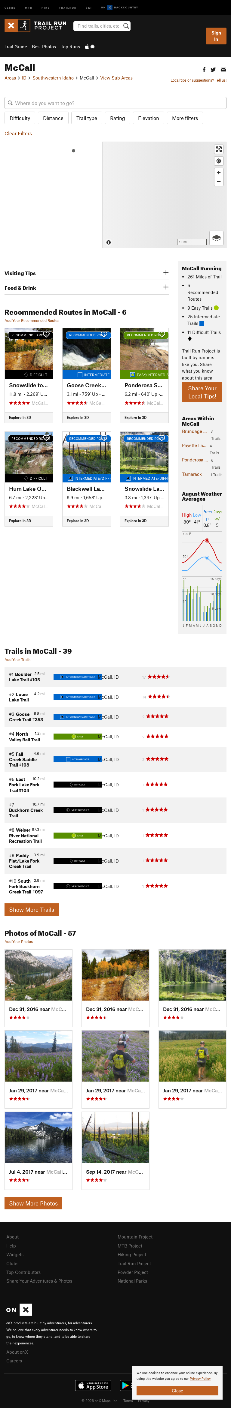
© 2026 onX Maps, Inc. (100, 1400)
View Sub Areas (116, 77)
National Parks (132, 1280)
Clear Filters (18, 133)
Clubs (12, 1263)
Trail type (86, 118)
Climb (10, 7)
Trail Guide (16, 46)
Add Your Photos (19, 941)
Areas (10, 77)
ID (24, 77)
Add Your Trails (17, 659)
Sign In (216, 36)
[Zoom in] (218, 172)
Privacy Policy (200, 1379)
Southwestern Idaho (53, 77)
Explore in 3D (20, 417)
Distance (53, 118)
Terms (128, 1400)
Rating (117, 118)
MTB (28, 7)
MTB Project (130, 1245)
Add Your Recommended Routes (32, 320)
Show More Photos (33, 1203)
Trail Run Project (134, 1263)
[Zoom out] (218, 181)
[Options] (216, 238)
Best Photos (44, 46)
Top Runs (70, 46)
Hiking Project (132, 1254)
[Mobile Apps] (89, 46)
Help (11, 1245)
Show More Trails (31, 909)
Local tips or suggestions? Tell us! (198, 80)
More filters (185, 118)
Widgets (14, 1254)
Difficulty (20, 118)
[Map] (164, 195)
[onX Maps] (19, 1314)
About (12, 1236)
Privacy (143, 1400)
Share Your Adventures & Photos (39, 1280)
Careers (14, 1360)
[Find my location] (218, 161)
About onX (17, 1352)
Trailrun (68, 7)
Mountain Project (135, 1236)
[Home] (38, 25)
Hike (46, 7)
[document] (177, 1382)
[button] (204, 68)
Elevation (148, 118)
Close (177, 1390)
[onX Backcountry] (120, 7)
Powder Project (133, 1272)
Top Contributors (23, 1272)
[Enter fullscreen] (218, 149)
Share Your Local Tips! (202, 392)
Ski (89, 7)
